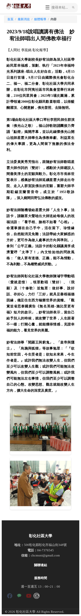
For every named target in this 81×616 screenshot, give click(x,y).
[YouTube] (28, 596)
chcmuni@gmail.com (45, 555)
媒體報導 (40, 19)
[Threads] (36, 596)
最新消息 (24, 19)
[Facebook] (9, 596)
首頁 (10, 19)
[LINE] (19, 596)
